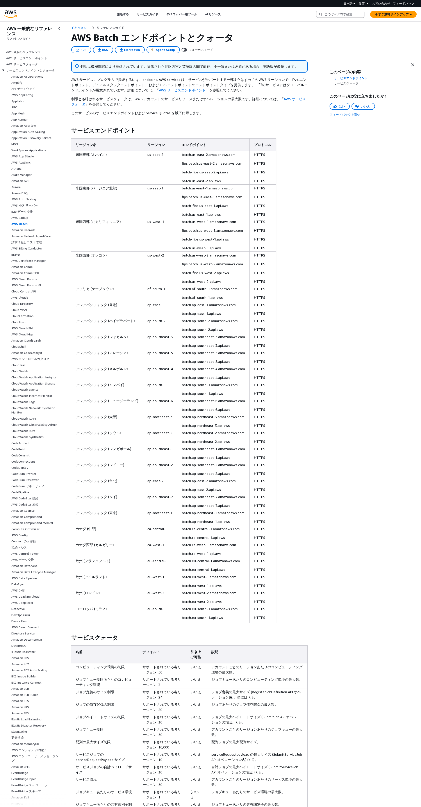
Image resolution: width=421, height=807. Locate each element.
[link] (110, 28)
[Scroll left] (113, 14)
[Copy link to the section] (67, 130)
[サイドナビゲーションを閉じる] (59, 28)
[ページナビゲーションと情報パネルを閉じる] (413, 64)
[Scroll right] (224, 14)
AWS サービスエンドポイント (182, 90)
